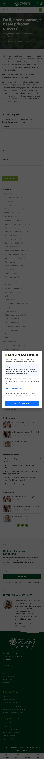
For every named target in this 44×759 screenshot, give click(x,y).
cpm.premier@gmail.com (14, 388)
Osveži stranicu (22, 403)
